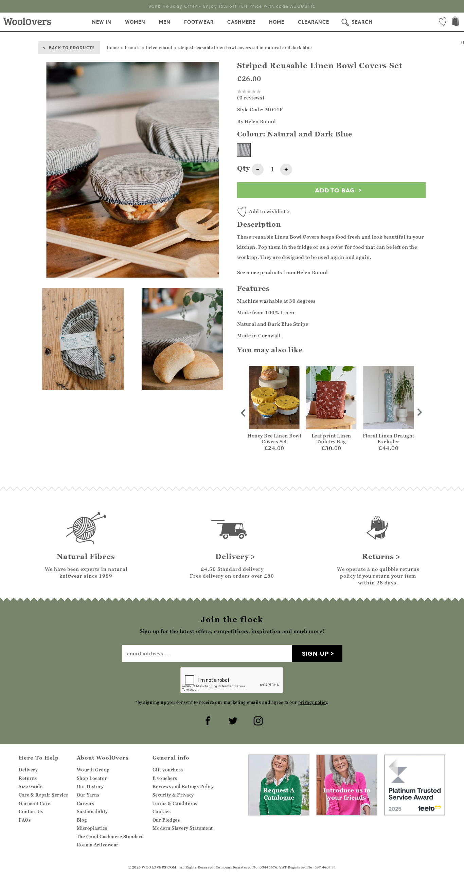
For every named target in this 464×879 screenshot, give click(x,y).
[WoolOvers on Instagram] (257, 719)
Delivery (28, 769)
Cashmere (241, 22)
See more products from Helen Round (282, 272)
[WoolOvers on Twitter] (232, 719)
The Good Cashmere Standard (110, 836)
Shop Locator (92, 778)
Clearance (313, 22)
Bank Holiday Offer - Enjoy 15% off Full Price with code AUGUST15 (232, 6)
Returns (28, 778)
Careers (85, 803)
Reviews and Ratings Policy (183, 786)
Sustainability (92, 811)
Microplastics (92, 828)
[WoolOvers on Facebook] (206, 719)
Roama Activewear (98, 844)
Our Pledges (166, 820)
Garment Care (34, 803)
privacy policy (312, 702)
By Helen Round (256, 121)
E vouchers (165, 778)
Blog (82, 820)
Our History (90, 786)
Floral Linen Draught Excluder (388, 438)
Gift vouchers (168, 769)
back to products (72, 47)
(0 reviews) (251, 97)
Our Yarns (88, 795)
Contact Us (31, 811)
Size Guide (30, 786)
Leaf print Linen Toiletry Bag (331, 438)
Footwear (199, 22)
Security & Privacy (173, 795)
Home (276, 22)
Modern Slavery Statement (183, 828)
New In (101, 22)
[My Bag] (455, 22)
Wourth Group (93, 769)
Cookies (162, 811)
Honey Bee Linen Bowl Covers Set (274, 438)
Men (165, 22)
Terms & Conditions (175, 803)
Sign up (315, 653)
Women (135, 22)
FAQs (25, 820)
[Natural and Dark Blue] (244, 150)
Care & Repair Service (43, 795)
